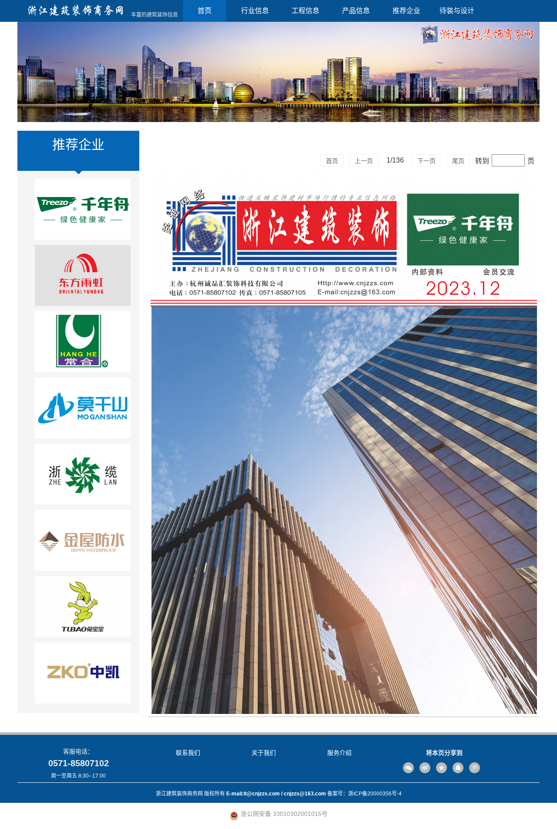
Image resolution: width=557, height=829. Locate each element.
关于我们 (264, 752)
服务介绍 (339, 752)
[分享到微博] (424, 767)
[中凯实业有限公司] (83, 675)
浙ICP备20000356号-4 (375, 794)
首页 (204, 10)
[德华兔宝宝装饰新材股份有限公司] (83, 609)
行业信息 (255, 10)
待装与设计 (457, 10)
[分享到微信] (408, 767)
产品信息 (356, 10)
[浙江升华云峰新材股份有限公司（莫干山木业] (83, 410)
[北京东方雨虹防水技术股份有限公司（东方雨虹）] (83, 278)
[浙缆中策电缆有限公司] (83, 477)
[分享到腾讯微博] (474, 767)
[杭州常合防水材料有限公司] (83, 344)
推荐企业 (406, 10)
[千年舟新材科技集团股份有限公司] (83, 212)
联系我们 (188, 752)
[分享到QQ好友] (458, 767)
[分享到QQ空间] (441, 767)
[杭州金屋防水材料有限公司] (83, 543)
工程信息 (305, 10)
